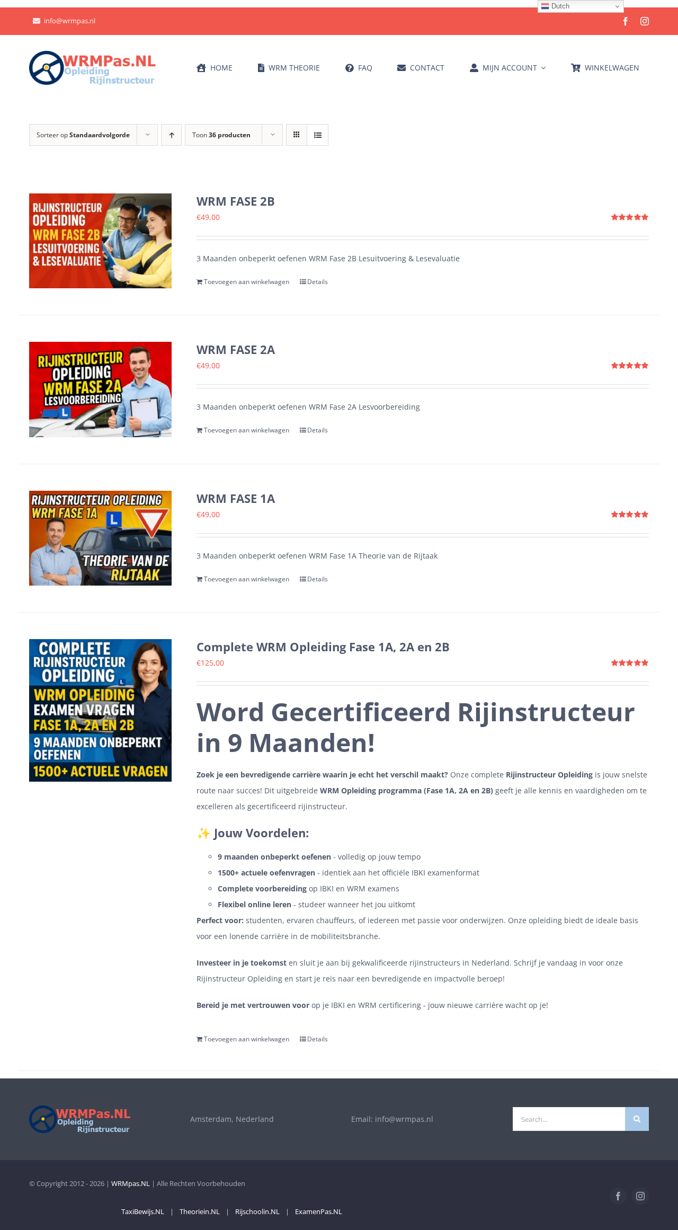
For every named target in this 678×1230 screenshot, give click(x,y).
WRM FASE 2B (236, 201)
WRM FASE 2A (236, 349)
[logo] (92, 54)
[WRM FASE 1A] (100, 538)
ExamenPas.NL (318, 1211)
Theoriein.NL (200, 1211)
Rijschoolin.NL (257, 1211)
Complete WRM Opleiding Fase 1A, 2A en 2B (323, 646)
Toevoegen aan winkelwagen (246, 281)
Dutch (559, 6)
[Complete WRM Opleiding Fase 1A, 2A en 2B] (100, 710)
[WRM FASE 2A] (100, 389)
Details (317, 281)
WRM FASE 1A (236, 498)
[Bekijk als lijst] (317, 135)
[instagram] (644, 21)
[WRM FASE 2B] (100, 240)
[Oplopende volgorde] (171, 135)
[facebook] (625, 21)
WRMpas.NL (130, 1183)
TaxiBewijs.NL (142, 1211)
